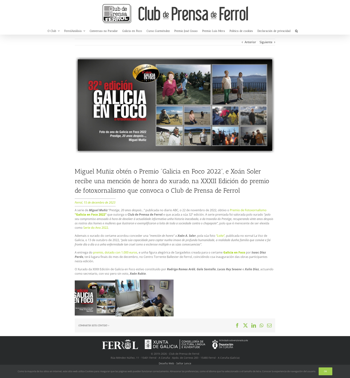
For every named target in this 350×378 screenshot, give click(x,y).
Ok (325, 371)
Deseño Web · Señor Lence (175, 363)
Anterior (250, 42)
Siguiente (266, 42)
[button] (296, 30)
